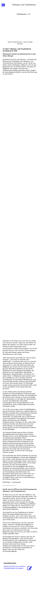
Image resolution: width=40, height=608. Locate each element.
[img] (20, 29)
